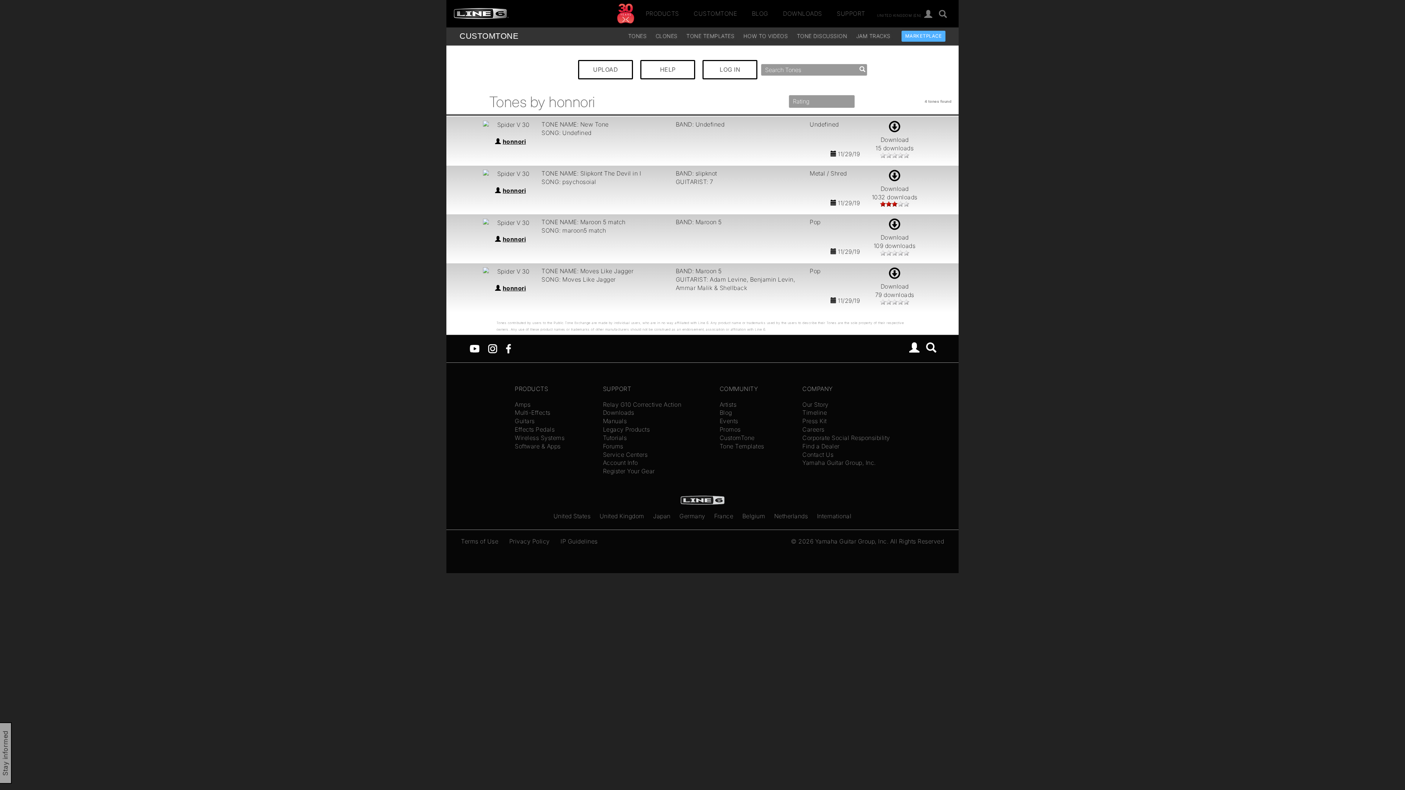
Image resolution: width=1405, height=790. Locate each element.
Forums (613, 446)
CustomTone (715, 13)
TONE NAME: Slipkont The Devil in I (591, 173)
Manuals (615, 421)
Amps (523, 404)
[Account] (928, 14)
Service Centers (625, 454)
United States (572, 516)
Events (729, 421)
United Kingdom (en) (899, 15)
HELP (668, 69)
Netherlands (791, 516)
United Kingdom (622, 516)
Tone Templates (710, 36)
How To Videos (765, 36)
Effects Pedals (535, 429)
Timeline (814, 412)
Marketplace (923, 36)
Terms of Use (479, 541)
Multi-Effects (533, 412)
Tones (637, 36)
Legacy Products (626, 429)
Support (851, 13)
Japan (662, 516)
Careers (813, 429)
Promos (730, 429)
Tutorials (615, 437)
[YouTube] (475, 348)
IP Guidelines (579, 541)
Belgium (753, 516)
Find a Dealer (821, 446)
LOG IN (730, 69)
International (834, 516)
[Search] (943, 14)
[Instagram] (493, 348)
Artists (728, 404)
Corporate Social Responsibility (846, 437)
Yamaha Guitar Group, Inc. (839, 462)
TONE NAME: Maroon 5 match (584, 222)
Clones (667, 36)
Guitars (525, 421)
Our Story (815, 404)
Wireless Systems (540, 437)
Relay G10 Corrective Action (642, 404)
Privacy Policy (529, 541)
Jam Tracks (873, 36)
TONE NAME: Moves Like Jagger (587, 271)
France (723, 516)
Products (662, 13)
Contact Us (817, 454)
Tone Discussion (822, 36)
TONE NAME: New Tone (575, 124)
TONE (489, 36)
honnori (514, 141)
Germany (692, 516)
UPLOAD (605, 69)
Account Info (620, 462)
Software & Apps (538, 446)
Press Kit (814, 421)
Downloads (802, 13)
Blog (760, 13)
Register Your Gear (629, 471)
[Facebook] (508, 348)
